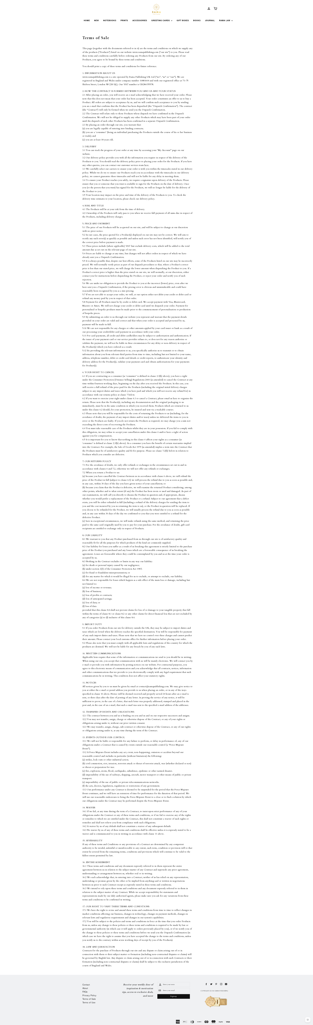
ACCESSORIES (139, 20)
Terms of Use (88, 1002)
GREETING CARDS (160, 20)
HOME (87, 20)
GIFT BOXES (183, 20)
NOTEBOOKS (109, 20)
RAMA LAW (225, 20)
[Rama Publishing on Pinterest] (216, 984)
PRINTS (124, 20)
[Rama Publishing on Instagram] (221, 984)
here (146, 165)
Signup (173, 996)
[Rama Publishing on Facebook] (206, 984)
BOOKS (197, 20)
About (85, 988)
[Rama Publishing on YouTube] (226, 984)
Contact (86, 984)
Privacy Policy (89, 995)
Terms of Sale (89, 998)
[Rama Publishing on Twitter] (211, 984)
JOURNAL (210, 20)
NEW (96, 20)
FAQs (85, 991)
